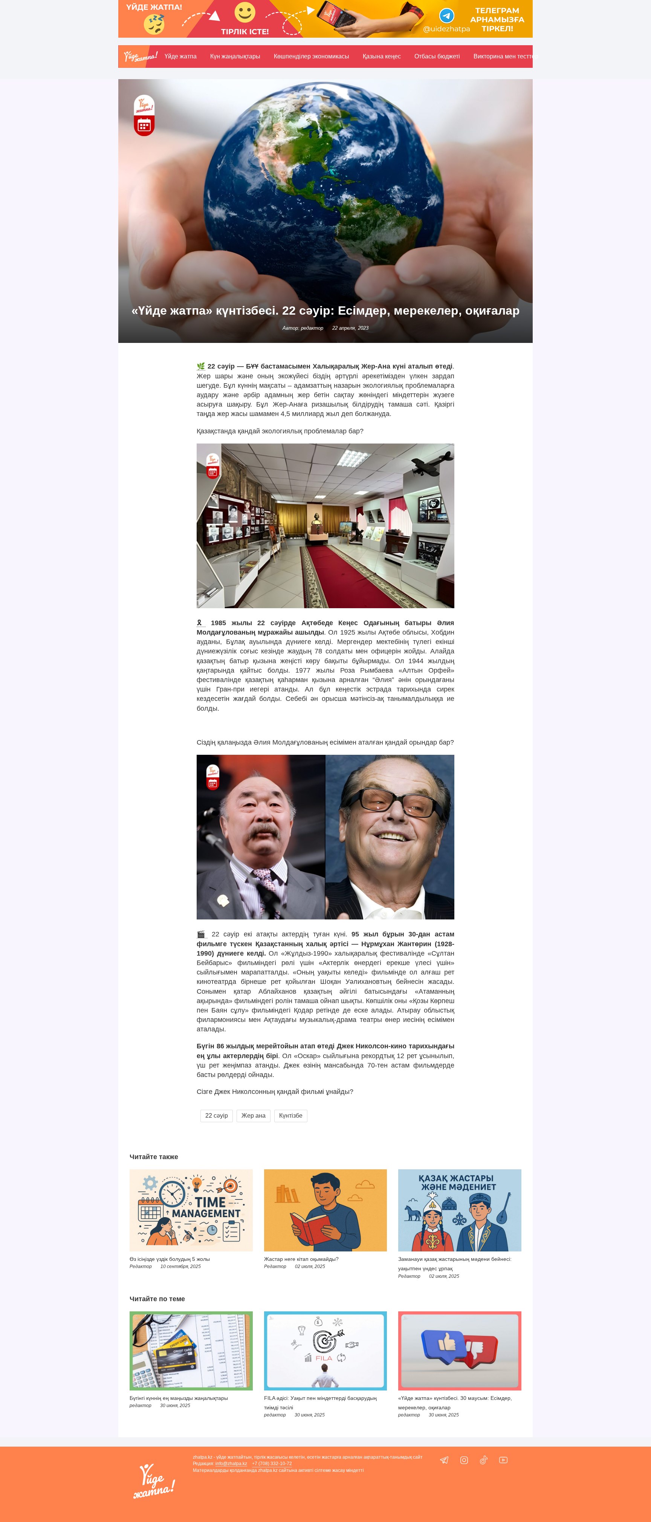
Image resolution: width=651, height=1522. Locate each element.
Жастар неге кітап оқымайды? (301, 1259)
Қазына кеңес (382, 56)
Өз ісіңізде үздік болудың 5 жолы (170, 1259)
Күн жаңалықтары (235, 56)
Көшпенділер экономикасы (311, 56)
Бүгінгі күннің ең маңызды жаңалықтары (179, 1398)
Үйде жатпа (181, 56)
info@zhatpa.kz (231, 1463)
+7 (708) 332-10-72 (272, 1463)
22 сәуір (216, 1115)
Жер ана (253, 1115)
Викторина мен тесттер (506, 56)
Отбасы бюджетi (437, 56)
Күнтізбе (291, 1115)
